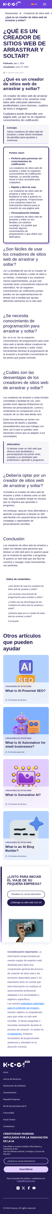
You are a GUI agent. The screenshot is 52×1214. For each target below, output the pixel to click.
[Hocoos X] (23, 1188)
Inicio (5, 1072)
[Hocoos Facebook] (28, 1188)
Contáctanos (9, 1126)
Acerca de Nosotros (12, 1079)
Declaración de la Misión (14, 1085)
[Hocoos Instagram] (18, 1188)
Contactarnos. (14, 1034)
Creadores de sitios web (36, 13)
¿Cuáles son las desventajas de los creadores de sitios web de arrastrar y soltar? (25, 605)
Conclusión (13, 621)
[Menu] (44, 4)
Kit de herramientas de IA (14, 1106)
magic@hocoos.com (26, 1181)
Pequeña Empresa (11, 1099)
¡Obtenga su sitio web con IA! (26, 902)
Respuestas (11, 13)
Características (9, 1092)
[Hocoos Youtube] (34, 1188)
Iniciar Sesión (9, 1119)
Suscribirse (26, 1169)
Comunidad (8, 1112)
